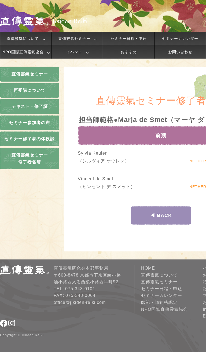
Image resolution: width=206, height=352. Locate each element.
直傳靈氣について (23, 38)
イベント (74, 52)
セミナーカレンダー (180, 38)
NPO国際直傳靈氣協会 (22, 52)
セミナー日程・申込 (129, 38)
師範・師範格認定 (159, 302)
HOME (148, 268)
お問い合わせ (180, 52)
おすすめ (129, 52)
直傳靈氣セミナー (74, 38)
